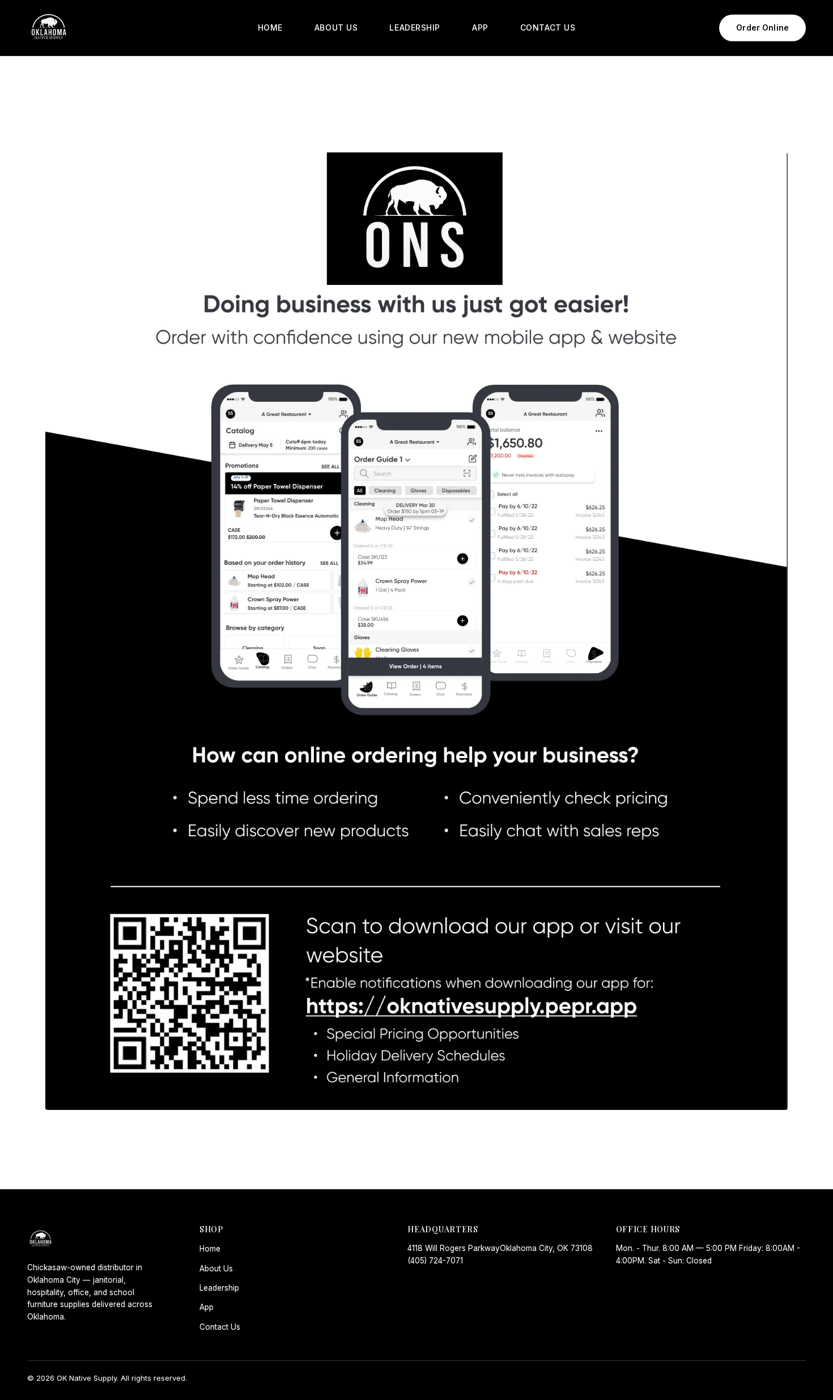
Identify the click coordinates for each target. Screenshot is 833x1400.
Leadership (219, 1287)
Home (209, 1248)
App (206, 1307)
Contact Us (219, 1326)
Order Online (762, 27)
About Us (216, 1268)
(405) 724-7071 (435, 1260)
